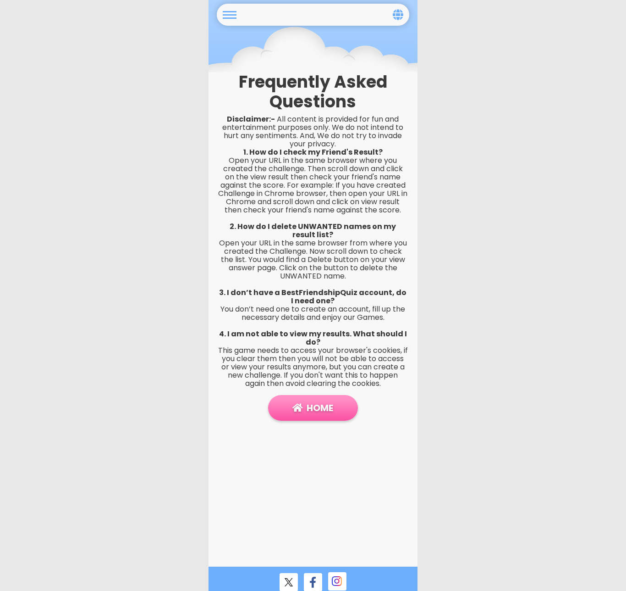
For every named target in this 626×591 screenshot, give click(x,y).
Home (320, 407)
